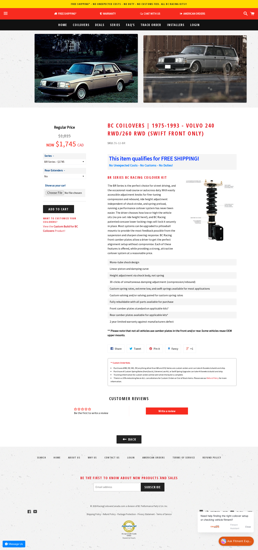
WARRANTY (109, 13)
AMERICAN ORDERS (193, 13)
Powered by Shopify (129, 538)
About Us (74, 457)
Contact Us (112, 457)
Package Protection (126, 514)
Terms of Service (184, 457)
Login (195, 25)
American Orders (153, 457)
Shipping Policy (94, 514)
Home (62, 25)
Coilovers (81, 25)
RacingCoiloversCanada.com (111, 506)
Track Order (151, 25)
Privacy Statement (146, 514)
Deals (99, 25)
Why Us (92, 457)
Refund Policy (213, 378)
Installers (175, 25)
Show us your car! (55, 185)
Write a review (166, 411)
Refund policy (212, 457)
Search (41, 457)
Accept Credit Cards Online (129, 534)
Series (115, 25)
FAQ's (130, 25)
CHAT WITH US (151, 13)
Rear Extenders (54, 170)
